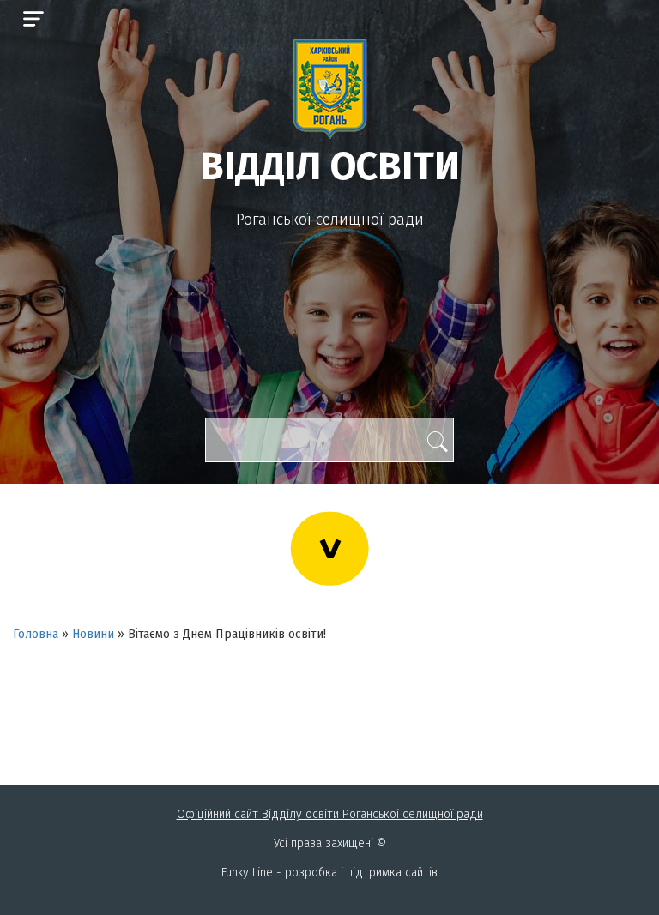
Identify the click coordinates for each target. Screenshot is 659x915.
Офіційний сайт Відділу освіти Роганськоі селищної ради (330, 814)
